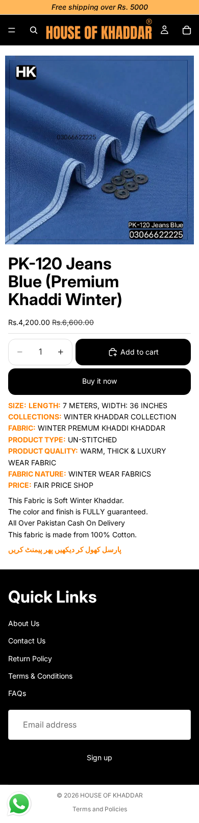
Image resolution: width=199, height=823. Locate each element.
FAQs (17, 693)
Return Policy (30, 658)
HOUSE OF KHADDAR (111, 795)
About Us (23, 623)
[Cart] (187, 30)
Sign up (99, 757)
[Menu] (11, 30)
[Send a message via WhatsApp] (19, 804)
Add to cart (139, 351)
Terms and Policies (99, 809)
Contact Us (26, 640)
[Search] (33, 30)
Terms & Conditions (40, 675)
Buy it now (99, 381)
